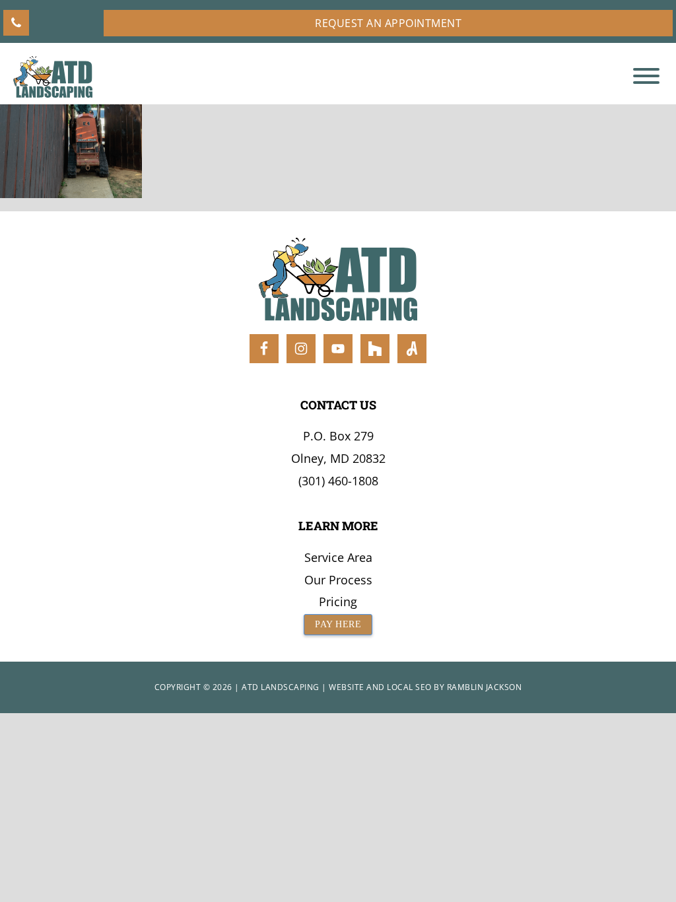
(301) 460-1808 (338, 481)
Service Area (338, 557)
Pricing (338, 601)
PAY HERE (338, 624)
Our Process (338, 580)
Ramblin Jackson (484, 687)
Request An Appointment (388, 23)
